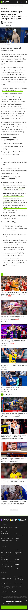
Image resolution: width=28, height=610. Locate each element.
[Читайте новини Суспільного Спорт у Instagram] (15, 592)
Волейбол (17, 538)
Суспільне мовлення (7, 578)
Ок (14, 607)
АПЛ (16, 540)
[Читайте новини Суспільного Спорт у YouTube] (4, 592)
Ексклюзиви (4, 533)
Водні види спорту (6, 569)
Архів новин (18, 576)
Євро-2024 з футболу (6, 562)
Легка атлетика (19, 536)
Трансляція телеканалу (4, 530)
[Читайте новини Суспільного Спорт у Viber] (13, 592)
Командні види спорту (19, 553)
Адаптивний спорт (6, 552)
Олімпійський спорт (7, 566)
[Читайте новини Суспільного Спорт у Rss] (7, 592)
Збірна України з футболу (5, 556)
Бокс (16, 562)
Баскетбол (18, 559)
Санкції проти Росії (6, 540)
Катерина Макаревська (9, 22)
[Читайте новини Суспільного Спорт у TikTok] (18, 592)
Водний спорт (4, 8)
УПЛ (16, 530)
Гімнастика (4, 564)
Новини (17, 527)
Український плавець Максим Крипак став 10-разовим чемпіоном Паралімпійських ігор (14, 90)
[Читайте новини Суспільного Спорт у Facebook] (2, 592)
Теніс (16, 533)
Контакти (3, 576)
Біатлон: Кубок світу (6, 527)
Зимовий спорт (5, 559)
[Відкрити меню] (27, 2)
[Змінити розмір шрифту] (26, 25)
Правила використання (19, 579)
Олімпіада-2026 (5, 543)
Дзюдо (16, 566)
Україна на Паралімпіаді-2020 (16, 6)
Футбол (3, 536)
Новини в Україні (4, 6)
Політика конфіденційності (6, 582)
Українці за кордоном (7, 538)
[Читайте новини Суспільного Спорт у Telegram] (10, 592)
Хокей (16, 569)
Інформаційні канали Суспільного (21, 582)
